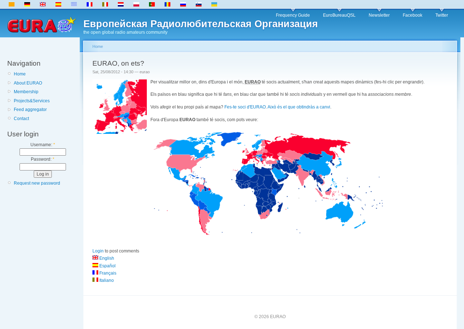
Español (107, 265)
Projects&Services (32, 100)
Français (107, 273)
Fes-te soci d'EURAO (245, 107)
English (106, 258)
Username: (42, 144)
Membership (26, 91)
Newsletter (379, 15)
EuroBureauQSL (339, 15)
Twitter (441, 15)
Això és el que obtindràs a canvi (299, 107)
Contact (21, 118)
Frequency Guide (293, 15)
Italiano (106, 280)
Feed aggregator (30, 109)
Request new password (37, 183)
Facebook (412, 15)
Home (20, 74)
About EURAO (28, 83)
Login (98, 251)
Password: (42, 159)
